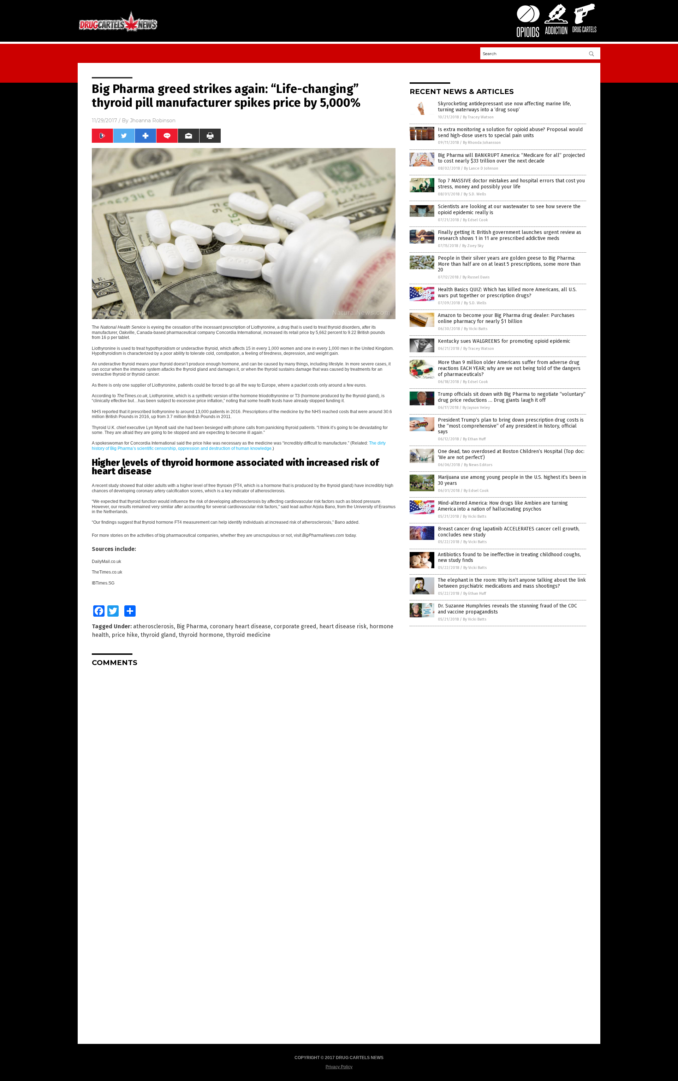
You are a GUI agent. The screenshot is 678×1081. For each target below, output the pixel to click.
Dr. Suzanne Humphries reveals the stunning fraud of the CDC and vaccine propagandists (507, 609)
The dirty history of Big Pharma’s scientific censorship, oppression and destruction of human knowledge (239, 446)
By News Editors (478, 465)
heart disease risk (343, 626)
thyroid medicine (248, 634)
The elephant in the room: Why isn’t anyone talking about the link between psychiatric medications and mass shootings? (512, 583)
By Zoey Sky (472, 245)
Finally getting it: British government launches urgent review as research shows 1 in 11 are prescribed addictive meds (509, 235)
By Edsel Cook (475, 220)
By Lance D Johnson (481, 168)
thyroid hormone (201, 634)
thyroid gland (158, 634)
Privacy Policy (339, 1066)
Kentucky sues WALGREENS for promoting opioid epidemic (504, 341)
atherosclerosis (153, 626)
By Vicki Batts (475, 329)
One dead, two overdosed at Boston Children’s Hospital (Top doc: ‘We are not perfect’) (511, 454)
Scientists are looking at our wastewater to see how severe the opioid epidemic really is (509, 210)
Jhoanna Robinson (153, 120)
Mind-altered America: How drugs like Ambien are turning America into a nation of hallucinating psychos (503, 506)
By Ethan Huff (474, 439)
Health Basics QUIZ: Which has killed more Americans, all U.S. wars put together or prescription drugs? (507, 293)
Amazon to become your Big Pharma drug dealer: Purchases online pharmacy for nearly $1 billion (506, 318)
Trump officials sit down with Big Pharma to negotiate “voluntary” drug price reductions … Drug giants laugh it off (511, 397)
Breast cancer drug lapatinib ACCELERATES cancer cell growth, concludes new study (508, 532)
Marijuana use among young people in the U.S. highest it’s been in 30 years (512, 480)
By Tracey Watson (478, 117)
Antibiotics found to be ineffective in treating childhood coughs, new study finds (509, 558)
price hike (125, 634)
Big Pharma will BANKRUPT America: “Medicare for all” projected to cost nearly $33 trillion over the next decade (511, 158)
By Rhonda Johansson (482, 142)
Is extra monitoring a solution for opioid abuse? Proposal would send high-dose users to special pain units (510, 133)
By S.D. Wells (475, 194)
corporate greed (295, 626)
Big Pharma (192, 626)
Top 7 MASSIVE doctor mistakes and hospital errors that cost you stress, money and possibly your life (511, 184)
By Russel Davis (476, 277)
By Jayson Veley (476, 407)
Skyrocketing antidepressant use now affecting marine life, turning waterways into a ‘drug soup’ (504, 107)
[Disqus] (244, 760)
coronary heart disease (240, 626)
